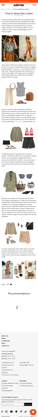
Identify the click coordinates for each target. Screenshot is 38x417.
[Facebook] (2, 411)
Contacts (5, 346)
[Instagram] (6, 411)
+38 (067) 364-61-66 (7, 365)
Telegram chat (24, 362)
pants (20, 69)
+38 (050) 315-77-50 (7, 370)
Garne (3, 9)
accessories (18, 121)
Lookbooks (6, 341)
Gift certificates (7, 386)
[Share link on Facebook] (8, 284)
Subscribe (28, 404)
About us (5, 336)
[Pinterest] (21, 411)
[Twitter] (16, 412)
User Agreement (7, 390)
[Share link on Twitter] (11, 284)
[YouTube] (11, 412)
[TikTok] (26, 411)
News (4, 338)
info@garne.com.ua (26, 365)
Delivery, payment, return (10, 383)
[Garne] (19, 5)
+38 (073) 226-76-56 (7, 375)
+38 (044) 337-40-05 (8, 362)
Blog (8, 9)
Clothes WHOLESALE (26, 386)
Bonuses (5, 388)
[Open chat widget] (33, 412)
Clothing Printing (26, 383)
